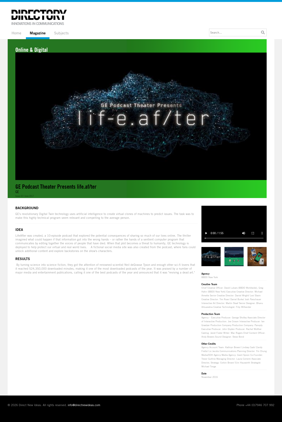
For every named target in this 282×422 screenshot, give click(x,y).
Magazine (38, 33)
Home (16, 33)
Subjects (61, 33)
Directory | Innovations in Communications (39, 17)
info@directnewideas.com (84, 405)
